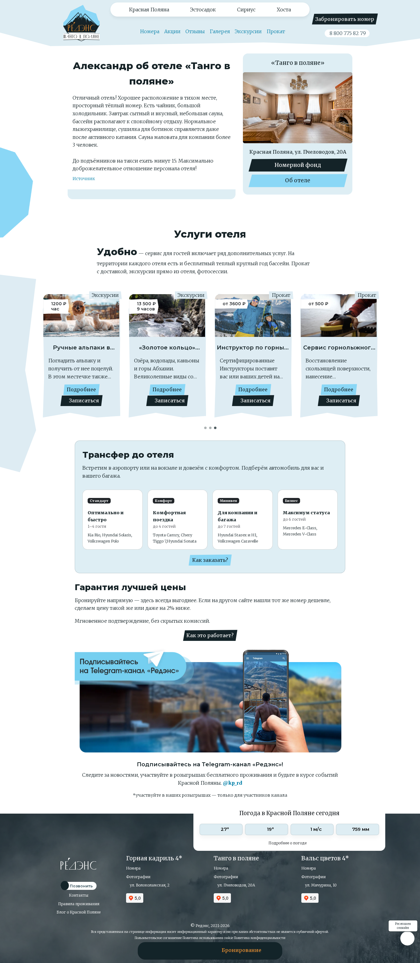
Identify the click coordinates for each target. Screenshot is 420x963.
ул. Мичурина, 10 (320, 885)
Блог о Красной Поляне (79, 912)
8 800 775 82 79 (347, 33)
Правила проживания (78, 904)
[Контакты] (189, 950)
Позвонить (81, 886)
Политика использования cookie (208, 938)
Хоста (284, 9)
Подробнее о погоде (287, 843)
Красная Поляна (149, 9)
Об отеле (297, 180)
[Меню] (161, 950)
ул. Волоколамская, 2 (149, 885)
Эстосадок (203, 9)
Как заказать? (210, 560)
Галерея (220, 31)
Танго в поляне (236, 858)
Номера (149, 31)
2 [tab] (210, 427)
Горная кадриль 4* (154, 858)
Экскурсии (248, 31)
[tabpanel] (81, 358)
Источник (84, 178)
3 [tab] (215, 427)
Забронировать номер (344, 19)
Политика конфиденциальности (259, 938)
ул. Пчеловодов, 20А (235, 885)
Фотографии (138, 876)
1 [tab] (205, 427)
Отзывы (195, 31)
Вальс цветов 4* (325, 858)
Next (367, 357)
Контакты (78, 895)
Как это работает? (210, 635)
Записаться (83, 400)
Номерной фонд (298, 165)
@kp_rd (232, 783)
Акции (172, 31)
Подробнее (81, 389)
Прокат (276, 31)
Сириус (246, 9)
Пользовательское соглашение (158, 938)
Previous (53, 357)
